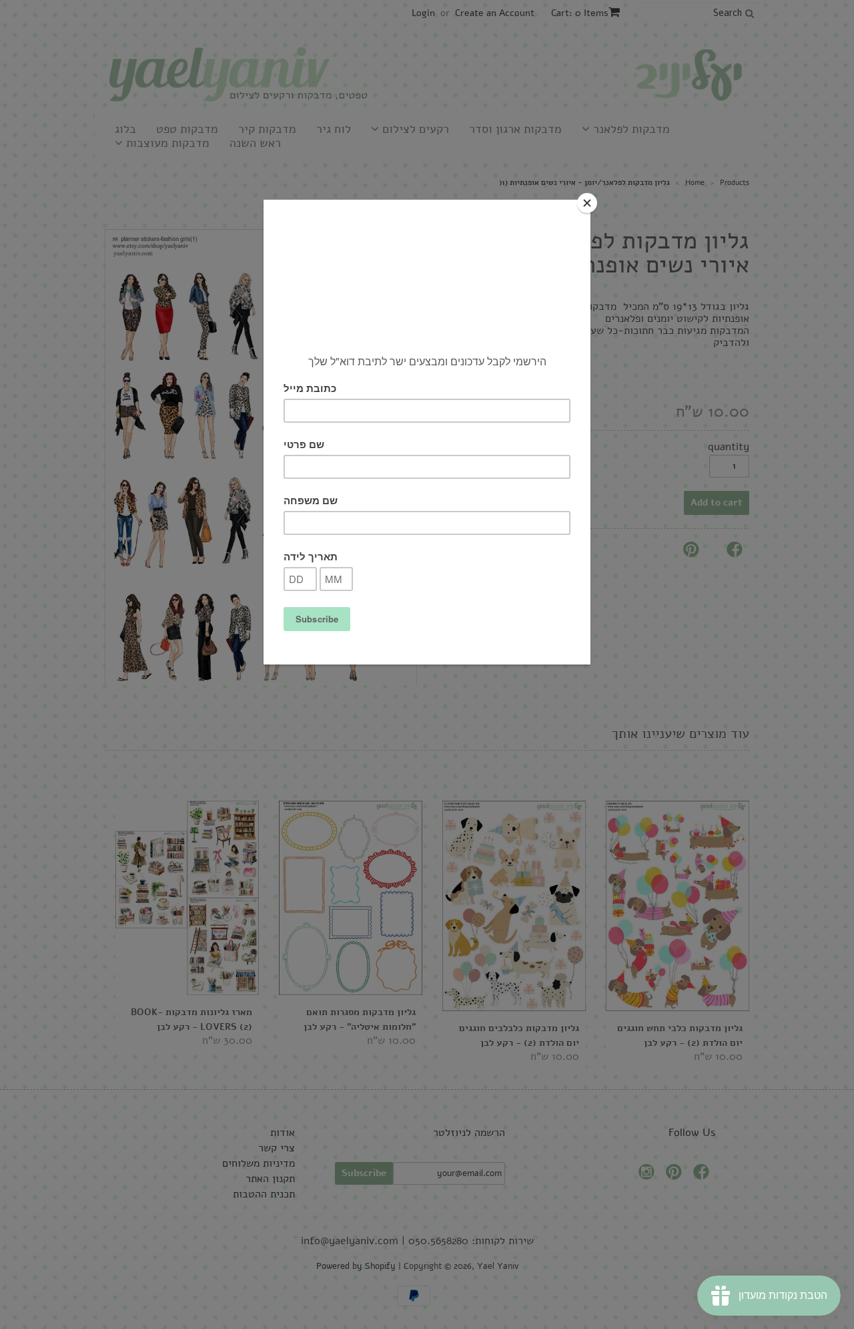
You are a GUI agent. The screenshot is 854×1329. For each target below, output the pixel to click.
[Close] (587, 203)
